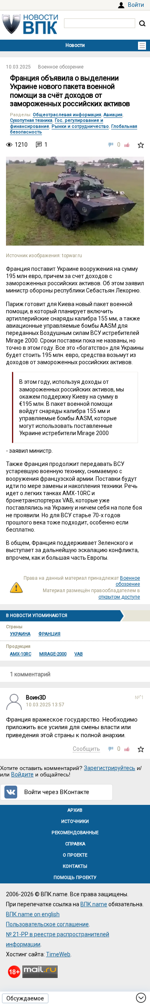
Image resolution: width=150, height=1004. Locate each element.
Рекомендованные (75, 832)
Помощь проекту (75, 877)
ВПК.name (93, 904)
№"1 (139, 697)
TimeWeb (58, 954)
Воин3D (36, 697)
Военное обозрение (61, 67)
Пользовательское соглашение (47, 924)
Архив (75, 810)
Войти (136, 5)
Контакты (75, 866)
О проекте (75, 855)
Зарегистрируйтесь (109, 768)
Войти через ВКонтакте (56, 792)
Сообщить (86, 749)
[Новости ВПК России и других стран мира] (30, 32)
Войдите (22, 774)
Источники (75, 821)
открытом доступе (119, 597)
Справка (75, 844)
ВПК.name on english (33, 914)
